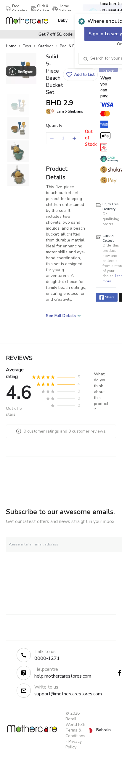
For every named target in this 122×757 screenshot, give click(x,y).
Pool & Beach (71, 46)
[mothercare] (29, 20)
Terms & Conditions (75, 733)
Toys (27, 46)
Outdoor (45, 46)
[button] (80, 74)
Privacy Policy (73, 744)
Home (11, 46)
